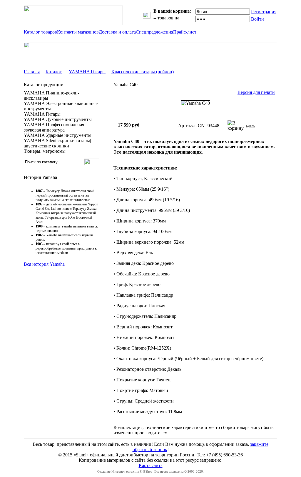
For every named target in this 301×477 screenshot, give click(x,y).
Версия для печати (256, 92)
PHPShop (146, 471)
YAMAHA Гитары (87, 71)
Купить (250, 125)
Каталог (54, 71)
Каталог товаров (40, 31)
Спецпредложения (154, 31)
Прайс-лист (184, 31)
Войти (257, 18)
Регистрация (263, 11)
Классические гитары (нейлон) (142, 71)
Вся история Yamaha (44, 264)
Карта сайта (151, 465)
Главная (32, 71)
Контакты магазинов (78, 31)
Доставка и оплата (117, 31)
